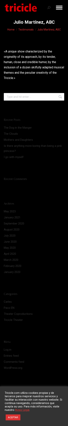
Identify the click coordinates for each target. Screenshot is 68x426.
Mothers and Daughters (18, 139)
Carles (8, 301)
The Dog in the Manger (18, 127)
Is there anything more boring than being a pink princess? (33, 148)
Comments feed (14, 361)
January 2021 (12, 217)
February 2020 (12, 266)
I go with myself (14, 157)
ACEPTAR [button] (13, 417)
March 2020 (11, 260)
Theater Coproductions (18, 314)
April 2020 (10, 254)
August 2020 (11, 229)
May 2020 (10, 247)
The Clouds (11, 133)
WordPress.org (13, 368)
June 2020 (10, 241)
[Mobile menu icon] (59, 7)
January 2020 (12, 272)
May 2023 (10, 211)
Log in (7, 349)
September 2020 (14, 223)
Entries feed (11, 355)
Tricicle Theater (13, 320)
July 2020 (9, 235)
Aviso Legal (22, 410)
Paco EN (9, 308)
